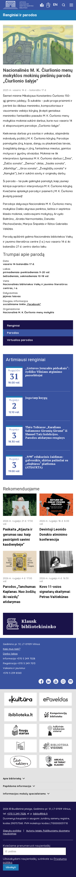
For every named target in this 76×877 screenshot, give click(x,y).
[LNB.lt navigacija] (71, 5)
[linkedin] (48, 681)
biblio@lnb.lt (40, 813)
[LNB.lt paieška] (63, 5)
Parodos (13, 332)
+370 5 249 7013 (26, 663)
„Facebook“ (33, 304)
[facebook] (41, 681)
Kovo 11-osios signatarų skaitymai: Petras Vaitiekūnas (55, 592)
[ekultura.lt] (20, 699)
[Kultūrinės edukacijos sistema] (55, 730)
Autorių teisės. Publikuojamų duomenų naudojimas (36, 832)
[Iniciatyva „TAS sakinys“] (20, 761)
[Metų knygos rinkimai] (20, 745)
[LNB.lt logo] (18, 5)
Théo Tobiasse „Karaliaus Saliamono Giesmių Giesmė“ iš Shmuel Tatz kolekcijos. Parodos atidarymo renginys (46, 432)
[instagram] (63, 681)
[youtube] (55, 681)
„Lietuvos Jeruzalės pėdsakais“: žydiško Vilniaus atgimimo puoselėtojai (47, 371)
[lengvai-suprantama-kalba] (42, 4)
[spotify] (70, 681)
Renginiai (13, 325)
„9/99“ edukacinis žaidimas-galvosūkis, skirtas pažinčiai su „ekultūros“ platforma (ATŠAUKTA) (46, 462)
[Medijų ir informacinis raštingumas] (55, 761)
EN (55, 4)
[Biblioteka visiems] (55, 745)
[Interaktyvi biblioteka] (20, 714)
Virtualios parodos (20, 340)
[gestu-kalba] (48, 4)
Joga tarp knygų (36, 398)
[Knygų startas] (20, 730)
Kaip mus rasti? (11, 648)
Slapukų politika (12, 830)
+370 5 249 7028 (26, 658)
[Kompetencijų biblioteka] (55, 714)
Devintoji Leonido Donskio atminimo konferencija (53, 534)
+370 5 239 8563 (12, 672)
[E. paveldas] (55, 699)
